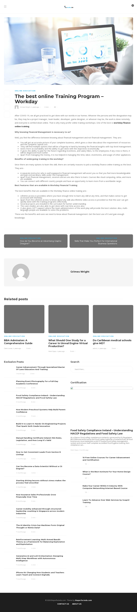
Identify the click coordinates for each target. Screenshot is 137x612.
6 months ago (21, 501)
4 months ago (21, 459)
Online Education (25, 91)
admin (95, 348)
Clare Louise (8, 348)
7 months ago (21, 518)
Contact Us (63, 604)
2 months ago (21, 388)
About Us (76, 604)
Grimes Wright (25, 107)
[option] (24, 326)
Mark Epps (52, 351)
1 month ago (20, 374)
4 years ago (35, 107)
